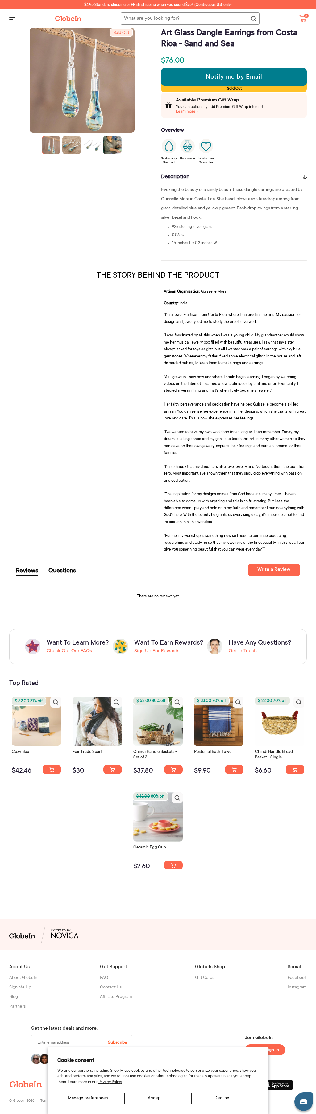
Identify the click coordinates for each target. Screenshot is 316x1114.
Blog (13, 997)
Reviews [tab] (27, 571)
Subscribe (117, 1042)
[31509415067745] (173, 865)
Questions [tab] (62, 571)
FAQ (104, 978)
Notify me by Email (234, 77)
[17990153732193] (52, 769)
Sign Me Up (20, 987)
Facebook (297, 978)
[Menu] (12, 18)
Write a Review (273, 569)
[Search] (253, 19)
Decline (221, 1098)
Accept (155, 1098)
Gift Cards (204, 978)
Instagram (297, 987)
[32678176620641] (112, 769)
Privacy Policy (110, 1082)
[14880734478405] (173, 769)
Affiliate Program (116, 997)
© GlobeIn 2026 (21, 1101)
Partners (17, 1006)
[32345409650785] (234, 769)
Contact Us (111, 987)
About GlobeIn (23, 978)
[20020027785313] (295, 769)
